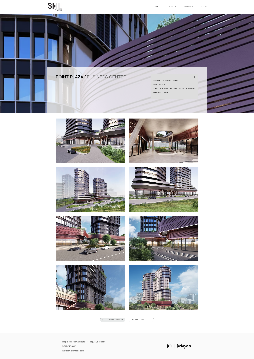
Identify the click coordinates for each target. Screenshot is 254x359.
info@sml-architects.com (73, 351)
